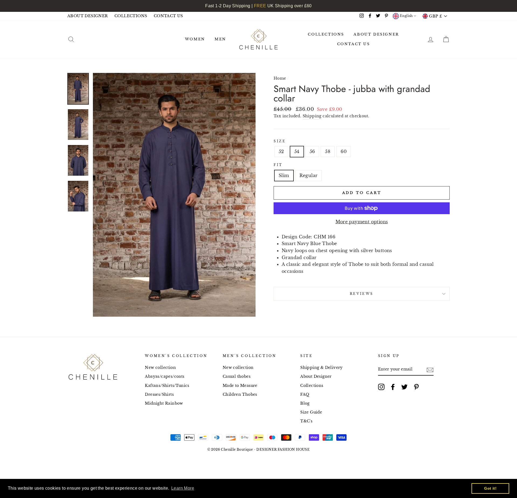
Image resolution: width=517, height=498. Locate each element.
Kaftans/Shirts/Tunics (167, 385)
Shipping (312, 116)
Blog (305, 403)
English (406, 16)
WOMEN (195, 39)
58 (327, 151)
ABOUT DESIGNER (87, 16)
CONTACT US (168, 16)
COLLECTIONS (130, 16)
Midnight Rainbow (164, 403)
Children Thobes (240, 394)
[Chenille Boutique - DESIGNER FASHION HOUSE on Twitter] (404, 387)
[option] (174, 195)
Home (280, 78)
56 (312, 151)
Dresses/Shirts (159, 394)
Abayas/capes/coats (164, 376)
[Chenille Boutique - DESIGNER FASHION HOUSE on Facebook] (393, 387)
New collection (160, 367)
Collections (311, 385)
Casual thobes (236, 376)
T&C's (306, 421)
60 (344, 151)
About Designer (316, 376)
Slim (284, 175)
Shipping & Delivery (321, 367)
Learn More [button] (182, 488)
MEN (220, 39)
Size (280, 141)
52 (281, 151)
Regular (308, 175)
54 (296, 151)
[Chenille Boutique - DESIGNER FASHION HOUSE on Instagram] (381, 387)
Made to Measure (240, 385)
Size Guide (311, 412)
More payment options (362, 221)
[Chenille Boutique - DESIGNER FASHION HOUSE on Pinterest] (416, 387)
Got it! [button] (490, 488)
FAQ (304, 394)
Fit (278, 165)
